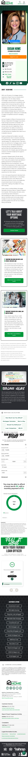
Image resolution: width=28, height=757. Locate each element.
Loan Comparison (10, 428)
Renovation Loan (14, 643)
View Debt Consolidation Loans (14, 334)
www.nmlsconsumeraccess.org (9, 745)
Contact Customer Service (8, 708)
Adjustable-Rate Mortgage (14, 618)
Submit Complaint (6, 726)
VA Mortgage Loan (14, 656)
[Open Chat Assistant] (24, 753)
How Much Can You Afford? (14, 418)
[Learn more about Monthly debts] (26, 459)
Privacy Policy (5, 733)
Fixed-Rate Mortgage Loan (14, 631)
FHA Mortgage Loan (14, 627)
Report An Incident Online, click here (10, 718)
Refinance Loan (14, 639)
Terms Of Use (13, 733)
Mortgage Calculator (9, 421)
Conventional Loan (14, 622)
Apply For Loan (14, 57)
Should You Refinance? (14, 424)
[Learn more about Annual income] (26, 447)
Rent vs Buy (21, 421)
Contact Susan (14, 230)
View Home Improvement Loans (14, 280)
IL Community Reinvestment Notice (10, 738)
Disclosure (5, 517)
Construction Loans (14, 606)
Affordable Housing (14, 610)
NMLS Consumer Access (7, 698)
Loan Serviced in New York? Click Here (11, 709)
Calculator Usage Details (11, 432)
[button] (24, 2)
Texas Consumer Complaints (8, 736)
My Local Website (9, 77)
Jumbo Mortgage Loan (14, 635)
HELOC (20, 428)
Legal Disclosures (21, 733)
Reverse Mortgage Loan (14, 648)
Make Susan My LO (15, 41)
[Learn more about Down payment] (26, 453)
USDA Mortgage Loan (14, 652)
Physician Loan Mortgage (14, 614)
